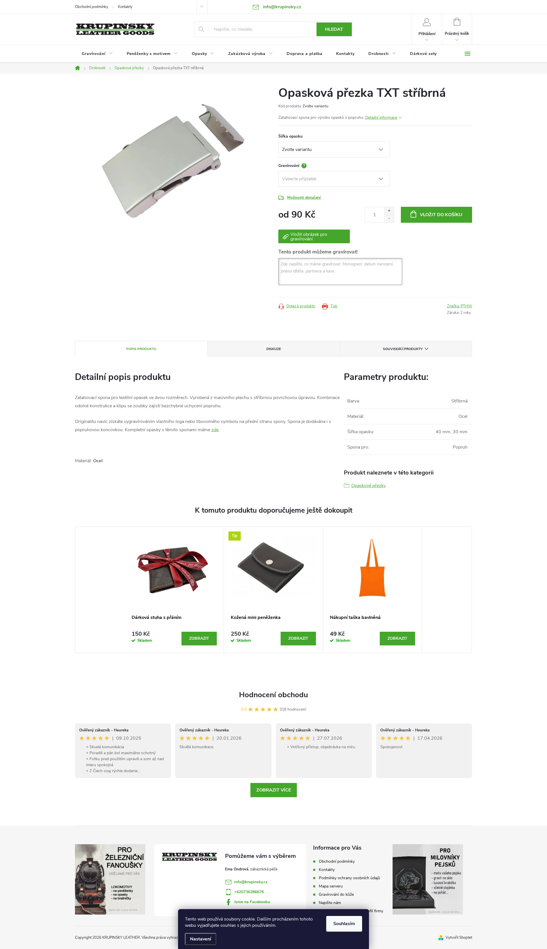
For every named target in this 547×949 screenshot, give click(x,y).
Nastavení (200, 939)
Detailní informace (381, 117)
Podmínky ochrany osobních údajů (349, 878)
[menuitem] (97, 54)
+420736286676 (249, 892)
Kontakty (125, 6)
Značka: (459, 306)
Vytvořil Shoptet (459, 937)
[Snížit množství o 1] (389, 218)
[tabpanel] (174, 590)
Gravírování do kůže (336, 894)
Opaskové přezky (368, 485)
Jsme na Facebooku (252, 902)
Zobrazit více (273, 790)
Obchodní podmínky (91, 6)
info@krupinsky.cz (251, 882)
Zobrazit (199, 638)
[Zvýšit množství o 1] (389, 211)
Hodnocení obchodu (273, 695)
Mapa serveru (331, 886)
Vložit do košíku (441, 215)
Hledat (334, 29)
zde (215, 430)
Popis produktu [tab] (141, 349)
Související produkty (403, 349)
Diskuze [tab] (273, 349)
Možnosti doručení (304, 197)
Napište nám (330, 902)
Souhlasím (344, 924)
